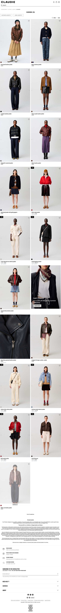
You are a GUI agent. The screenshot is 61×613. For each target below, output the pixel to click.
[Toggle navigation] (59, 2)
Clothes (9, 9)
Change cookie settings (39, 600)
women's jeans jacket (32, 542)
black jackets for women (43, 542)
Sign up (57, 573)
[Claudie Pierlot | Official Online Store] (8, 2)
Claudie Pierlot (4, 9)
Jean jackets (18, 15)
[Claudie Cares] (30, 608)
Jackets (14, 9)
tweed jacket (19, 535)
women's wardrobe (16, 528)
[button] (54, 2)
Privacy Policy (24, 600)
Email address (6, 573)
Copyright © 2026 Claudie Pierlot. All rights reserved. (30, 602)
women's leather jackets (49, 532)
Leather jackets (6, 15)
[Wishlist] (28, 21)
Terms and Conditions (15, 600)
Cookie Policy (30, 600)
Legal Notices (47, 600)
